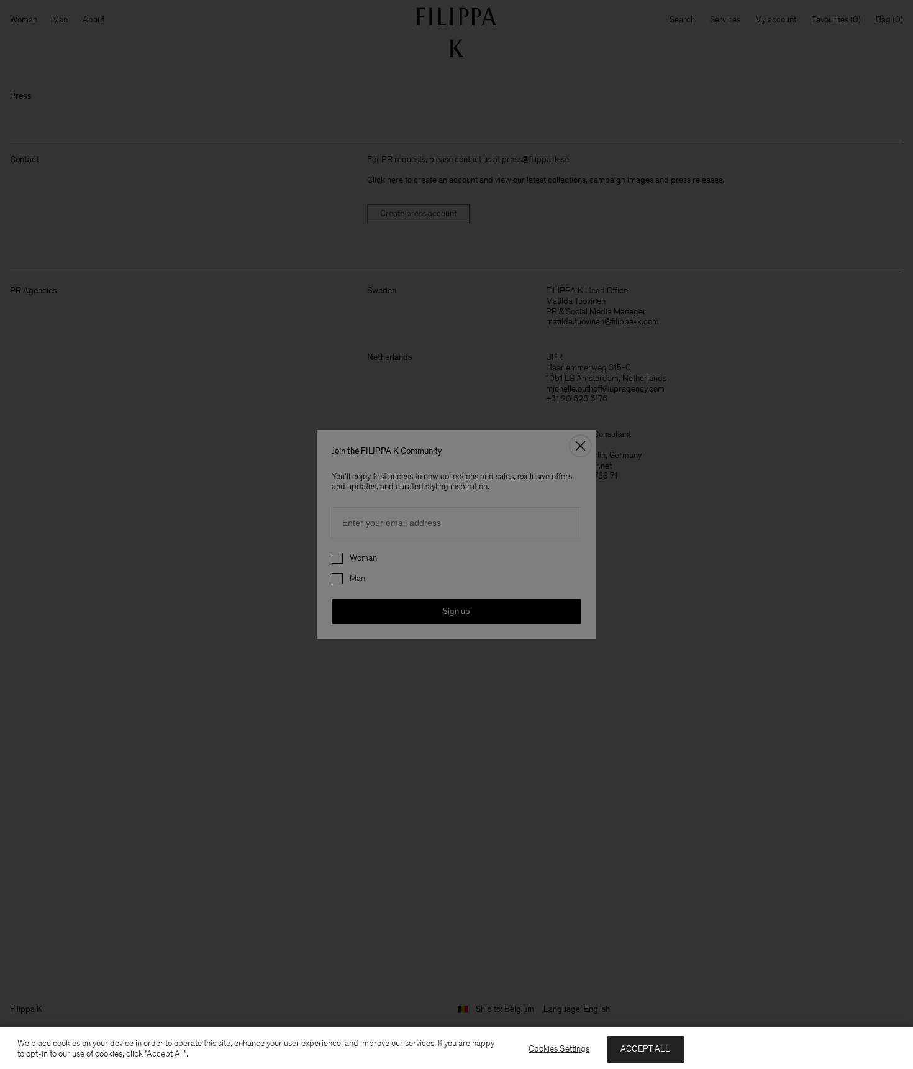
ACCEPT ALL (645, 1049)
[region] (456, 1048)
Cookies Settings (559, 1049)
